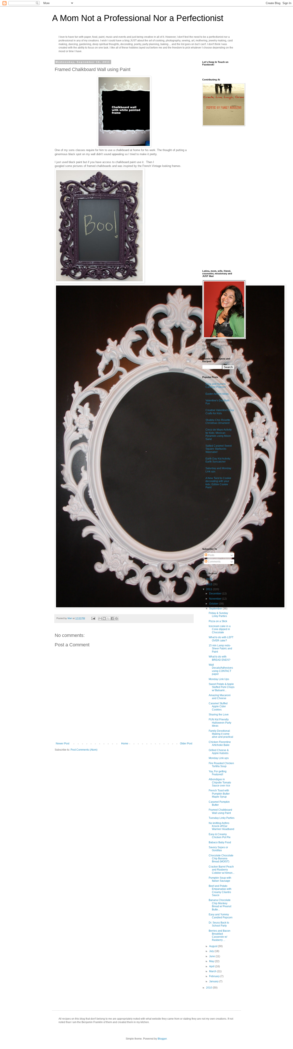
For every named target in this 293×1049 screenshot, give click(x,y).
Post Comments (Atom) (84, 749)
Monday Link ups (219, 758)
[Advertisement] (223, 518)
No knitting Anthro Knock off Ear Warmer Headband (221, 826)
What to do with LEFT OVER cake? (221, 639)
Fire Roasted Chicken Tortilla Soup (221, 765)
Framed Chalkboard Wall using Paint (220, 811)
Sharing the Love (219, 714)
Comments (214, 561)
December (215, 593)
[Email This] (100, 618)
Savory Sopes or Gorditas (218, 849)
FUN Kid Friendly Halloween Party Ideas (220, 722)
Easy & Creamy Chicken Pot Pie (220, 836)
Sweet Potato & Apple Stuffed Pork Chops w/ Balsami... (221, 687)
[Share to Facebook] (112, 618)
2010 (209, 987)
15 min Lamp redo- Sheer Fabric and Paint (220, 648)
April (212, 966)
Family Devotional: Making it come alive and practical (221, 734)
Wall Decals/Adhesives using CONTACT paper (221, 669)
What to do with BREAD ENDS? (219, 658)
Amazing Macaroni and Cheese (220, 697)
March (213, 971)
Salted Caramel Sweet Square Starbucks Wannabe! (218, 448)
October (214, 603)
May (212, 961)
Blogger (162, 1038)
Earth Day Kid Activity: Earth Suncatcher (218, 460)
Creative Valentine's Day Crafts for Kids (219, 412)
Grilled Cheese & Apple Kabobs (219, 752)
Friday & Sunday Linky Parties (218, 615)
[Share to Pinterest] (116, 618)
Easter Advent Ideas (217, 393)
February (214, 976)
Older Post (186, 743)
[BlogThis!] (104, 618)
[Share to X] (108, 618)
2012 (209, 584)
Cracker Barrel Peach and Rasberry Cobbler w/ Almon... (221, 869)
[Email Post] (93, 618)
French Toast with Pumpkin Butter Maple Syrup (219, 793)
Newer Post (62, 743)
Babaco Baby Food (220, 842)
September (216, 608)
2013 (209, 579)
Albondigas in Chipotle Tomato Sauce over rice (220, 782)
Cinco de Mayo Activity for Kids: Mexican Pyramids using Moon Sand (218, 434)
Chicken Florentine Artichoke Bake (220, 744)
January (214, 981)
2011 (209, 589)
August (213, 946)
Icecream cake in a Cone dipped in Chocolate (220, 629)
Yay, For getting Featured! (218, 773)
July (211, 951)
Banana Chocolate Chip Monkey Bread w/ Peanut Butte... (220, 905)
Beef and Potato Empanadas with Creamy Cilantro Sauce (220, 890)
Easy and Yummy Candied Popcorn (215, 385)
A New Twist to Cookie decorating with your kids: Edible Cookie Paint (218, 483)
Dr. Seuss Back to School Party (219, 924)
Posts (210, 555)
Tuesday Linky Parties (221, 817)
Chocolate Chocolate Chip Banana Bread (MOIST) (221, 858)
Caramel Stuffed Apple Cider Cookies (218, 706)
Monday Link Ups (219, 679)
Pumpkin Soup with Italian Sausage (220, 879)
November (215, 598)
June (212, 956)
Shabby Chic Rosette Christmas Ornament (217, 422)
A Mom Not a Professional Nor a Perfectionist (137, 18)
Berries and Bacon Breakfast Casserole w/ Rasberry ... (219, 935)
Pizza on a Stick (218, 621)
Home (124, 743)
